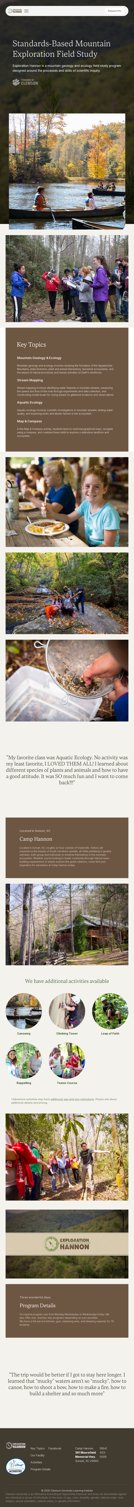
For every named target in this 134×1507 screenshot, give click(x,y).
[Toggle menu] (26, 11)
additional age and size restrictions (72, 1099)
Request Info (114, 11)
